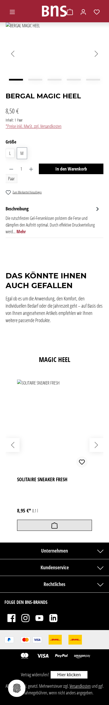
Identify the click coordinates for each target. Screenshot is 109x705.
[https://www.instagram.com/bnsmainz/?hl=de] (25, 618)
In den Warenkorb (71, 169)
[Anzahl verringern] (11, 169)
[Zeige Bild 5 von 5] (93, 80)
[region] (54, 53)
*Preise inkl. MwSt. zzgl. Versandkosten (33, 126)
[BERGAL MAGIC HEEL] (54, 53)
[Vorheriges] (13, 54)
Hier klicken (69, 674)
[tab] (53, 219)
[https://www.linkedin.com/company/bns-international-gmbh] (53, 618)
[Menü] (12, 11)
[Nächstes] (96, 54)
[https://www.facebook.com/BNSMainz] (11, 618)
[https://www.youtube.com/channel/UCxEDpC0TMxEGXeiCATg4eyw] (39, 618)
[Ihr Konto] (83, 11)
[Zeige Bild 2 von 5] (35, 80)
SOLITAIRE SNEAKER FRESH (42, 479)
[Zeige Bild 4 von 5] (74, 80)
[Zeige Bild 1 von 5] (16, 80)
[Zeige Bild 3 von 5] (54, 80)
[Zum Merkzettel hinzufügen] (81, 462)
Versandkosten (80, 686)
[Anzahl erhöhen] (31, 169)
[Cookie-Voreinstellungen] (16, 688)
